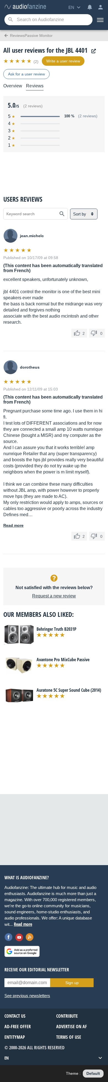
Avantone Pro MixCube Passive (63, 660)
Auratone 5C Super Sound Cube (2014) (69, 690)
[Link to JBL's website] (92, 51)
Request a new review (54, 596)
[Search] (10, 20)
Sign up (72, 982)
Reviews (34, 85)
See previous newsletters (27, 995)
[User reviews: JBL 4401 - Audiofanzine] (25, 7)
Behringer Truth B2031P (56, 629)
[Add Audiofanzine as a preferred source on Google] (22, 951)
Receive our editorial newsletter (36, 970)
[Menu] (100, 19)
